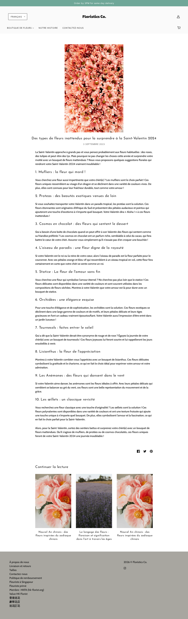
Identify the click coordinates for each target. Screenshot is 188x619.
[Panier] (179, 27)
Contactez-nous (18, 574)
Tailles (13, 570)
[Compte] (178, 17)
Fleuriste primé (17, 586)
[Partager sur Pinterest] (151, 451)
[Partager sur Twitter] (145, 451)
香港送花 (14, 597)
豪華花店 (14, 601)
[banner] (94, 16)
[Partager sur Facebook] (138, 451)
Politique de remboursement (25, 578)
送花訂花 (14, 605)
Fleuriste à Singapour (21, 582)
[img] (124, 568)
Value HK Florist (18, 593)
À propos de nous (19, 562)
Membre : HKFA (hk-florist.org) (26, 590)
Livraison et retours (20, 566)
